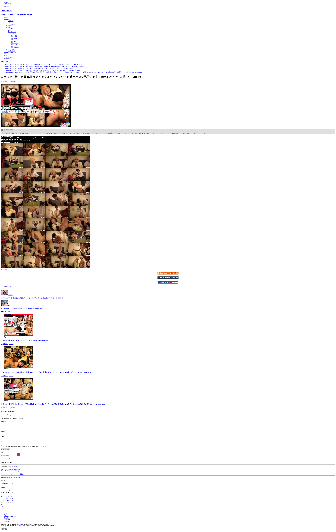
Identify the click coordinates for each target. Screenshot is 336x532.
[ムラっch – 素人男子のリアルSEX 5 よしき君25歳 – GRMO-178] (18, 335)
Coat (9, 22)
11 (3, 498)
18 (3, 500)
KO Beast (14, 35)
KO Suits (13, 46)
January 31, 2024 (5, 407)
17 (1, 500)
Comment (3, 421)
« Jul (2, 506)
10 (1, 498)
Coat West (14, 24)
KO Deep (14, 38)
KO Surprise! (15, 47)
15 (10, 498)
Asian (5, 55)
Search (2, 452)
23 (12, 500)
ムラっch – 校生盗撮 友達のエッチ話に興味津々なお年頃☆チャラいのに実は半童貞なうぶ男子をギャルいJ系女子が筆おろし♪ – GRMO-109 (53, 404)
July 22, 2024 (4, 376)
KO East (13, 40)
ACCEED (10, 21)
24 (1, 502)
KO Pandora (14, 43)
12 (5, 498)
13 (7, 498)
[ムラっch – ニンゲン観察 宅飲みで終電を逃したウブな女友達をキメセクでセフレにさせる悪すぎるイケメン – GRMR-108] (18, 367)
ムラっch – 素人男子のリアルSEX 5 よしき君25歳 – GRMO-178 (24, 340)
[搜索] (18, 454)
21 (8, 500)
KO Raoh (14, 44)
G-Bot (9, 30)
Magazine (7, 58)
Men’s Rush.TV (12, 49)
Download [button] (4, 269)
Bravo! (10, 25)
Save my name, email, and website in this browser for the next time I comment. (24, 446)
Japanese (6, 19)
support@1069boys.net (13, 477)
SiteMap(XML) (8, 3)
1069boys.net (19, 524)
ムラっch (7, 288)
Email (2, 436)
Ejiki (9, 27)
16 (12, 498)
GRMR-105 (7, 286)
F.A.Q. (6, 2)
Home (6, 17)
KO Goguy (14, 41)
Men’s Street (11, 51)
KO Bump (14, 36)
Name (2, 431)
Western (6, 54)
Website (3, 441)
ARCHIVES (4, 484)
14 (8, 498)
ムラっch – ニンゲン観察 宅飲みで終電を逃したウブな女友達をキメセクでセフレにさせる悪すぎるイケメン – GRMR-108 (46, 372)
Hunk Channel (12, 32)
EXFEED (10, 29)
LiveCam (10, 57)
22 (10, 500)
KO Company (12, 33)
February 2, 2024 (5, 81)
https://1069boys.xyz (13, 466)
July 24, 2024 (4, 344)
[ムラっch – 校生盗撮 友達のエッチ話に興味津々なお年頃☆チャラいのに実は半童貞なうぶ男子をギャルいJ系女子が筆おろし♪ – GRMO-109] (18, 399)
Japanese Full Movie (10, 52)
